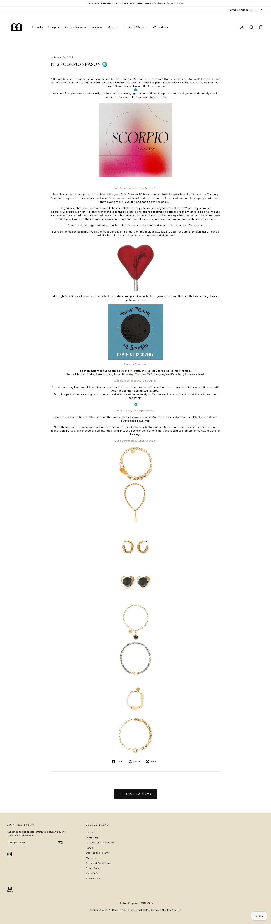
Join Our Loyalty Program (100, 842)
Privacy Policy (93, 868)
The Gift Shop (134, 27)
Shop (52, 27)
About (113, 27)
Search (89, 832)
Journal (97, 27)
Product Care (93, 878)
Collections (74, 27)
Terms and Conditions (98, 863)
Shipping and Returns (98, 853)
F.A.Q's (89, 848)
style (53, 57)
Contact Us (92, 837)
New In (37, 27)
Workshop (160, 27)
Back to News (138, 793)
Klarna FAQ (92, 873)
